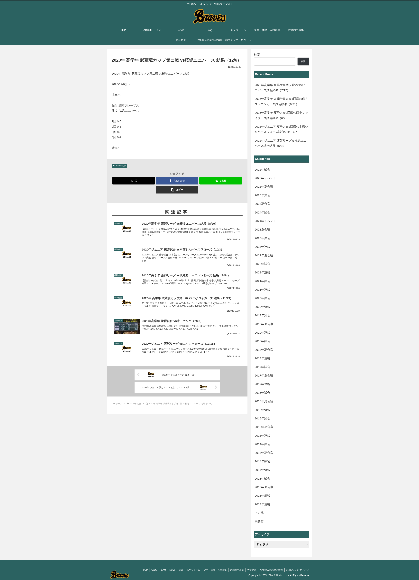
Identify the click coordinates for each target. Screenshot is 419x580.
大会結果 (251, 570)
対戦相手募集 (237, 570)
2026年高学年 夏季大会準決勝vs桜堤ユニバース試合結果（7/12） (280, 87)
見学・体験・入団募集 (215, 570)
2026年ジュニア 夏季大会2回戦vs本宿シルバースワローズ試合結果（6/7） (281, 129)
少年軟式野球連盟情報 (271, 570)
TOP (145, 570)
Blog (181, 570)
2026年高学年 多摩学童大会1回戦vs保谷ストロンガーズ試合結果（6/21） (281, 101)
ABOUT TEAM (158, 570)
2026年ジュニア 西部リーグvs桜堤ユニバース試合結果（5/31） (280, 143)
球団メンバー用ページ (297, 570)
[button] (177, 189)
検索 (257, 54)
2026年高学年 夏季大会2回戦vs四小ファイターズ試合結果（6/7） (281, 115)
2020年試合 (120, 165)
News (172, 570)
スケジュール (193, 570)
